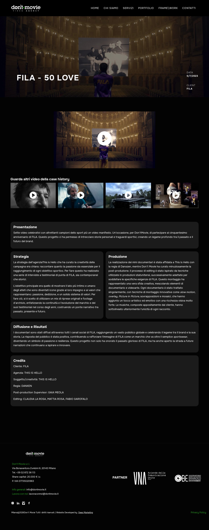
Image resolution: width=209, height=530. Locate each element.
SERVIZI (128, 8)
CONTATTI (189, 8)
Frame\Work (168, 8)
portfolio (146, 8)
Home (95, 8)
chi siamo (111, 8)
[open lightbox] (105, 139)
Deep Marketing (85, 512)
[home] (26, 8)
